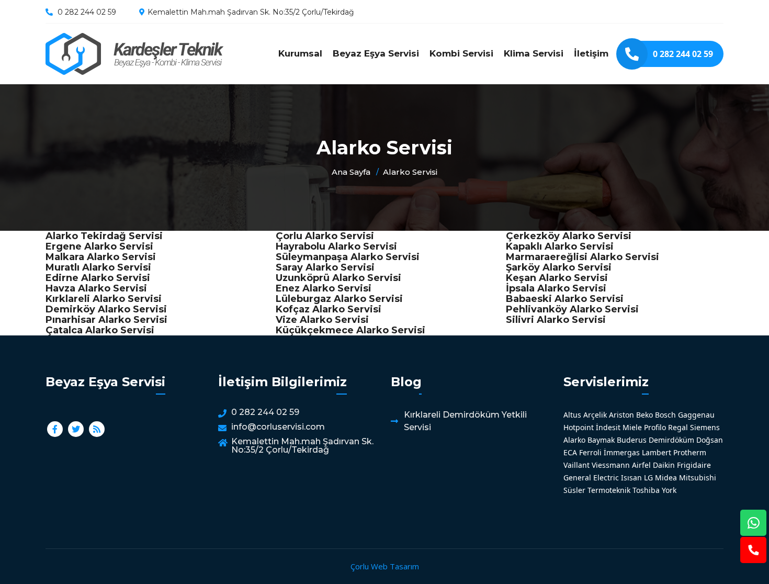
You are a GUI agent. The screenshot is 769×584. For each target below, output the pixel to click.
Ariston (621, 415)
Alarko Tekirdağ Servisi (104, 236)
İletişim (591, 53)
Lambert (656, 452)
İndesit (608, 427)
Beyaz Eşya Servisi (376, 53)
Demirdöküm (671, 440)
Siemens (705, 427)
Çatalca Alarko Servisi (100, 330)
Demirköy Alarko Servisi (106, 309)
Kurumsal (300, 53)
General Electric (591, 477)
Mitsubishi (697, 477)
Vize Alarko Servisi (322, 319)
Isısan (631, 477)
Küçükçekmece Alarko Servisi (350, 330)
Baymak (601, 440)
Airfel (641, 465)
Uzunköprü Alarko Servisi (338, 278)
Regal (678, 427)
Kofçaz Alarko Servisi (328, 309)
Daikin (664, 465)
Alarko (574, 440)
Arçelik (595, 415)
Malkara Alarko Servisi (101, 257)
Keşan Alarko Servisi (557, 278)
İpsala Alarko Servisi (556, 288)
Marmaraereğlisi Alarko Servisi (582, 257)
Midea (666, 477)
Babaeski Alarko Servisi (565, 299)
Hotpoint (578, 427)
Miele (632, 427)
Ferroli (590, 452)
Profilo (655, 427)
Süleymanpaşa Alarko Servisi (348, 257)
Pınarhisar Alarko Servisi (106, 319)
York (669, 490)
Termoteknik (608, 490)
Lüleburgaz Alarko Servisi (339, 299)
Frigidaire (694, 465)
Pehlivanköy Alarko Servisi (572, 309)
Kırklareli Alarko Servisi (104, 299)
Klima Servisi (533, 53)
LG (648, 477)
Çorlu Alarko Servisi (325, 236)
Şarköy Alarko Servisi (559, 267)
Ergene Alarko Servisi (99, 246)
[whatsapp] (753, 523)
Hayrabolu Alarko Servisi (336, 246)
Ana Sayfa (351, 172)
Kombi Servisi (461, 53)
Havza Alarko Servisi (96, 288)
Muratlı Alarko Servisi (98, 267)
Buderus (632, 440)
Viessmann (611, 465)
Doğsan (709, 440)
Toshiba (646, 490)
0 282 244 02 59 (87, 12)
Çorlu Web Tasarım (384, 566)
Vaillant (576, 465)
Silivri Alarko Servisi (556, 319)
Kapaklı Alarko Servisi (560, 246)
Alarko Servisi (134, 54)
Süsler (574, 490)
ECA (570, 452)
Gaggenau (696, 415)
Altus (572, 415)
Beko (644, 415)
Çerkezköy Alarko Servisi (568, 236)
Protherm (689, 452)
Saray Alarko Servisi (325, 267)
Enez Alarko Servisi (323, 288)
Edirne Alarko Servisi (98, 278)
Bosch (665, 415)
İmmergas (622, 452)
